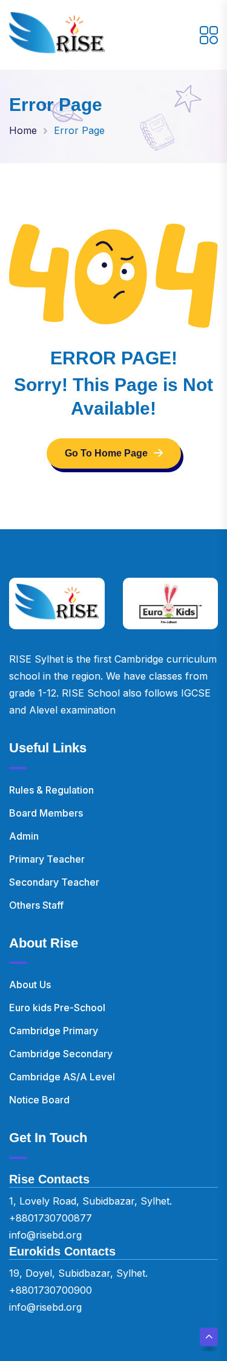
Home (23, 130)
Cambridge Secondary (61, 1054)
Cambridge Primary (53, 1031)
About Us (30, 984)
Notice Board (39, 1100)
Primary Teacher (47, 859)
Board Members (46, 813)
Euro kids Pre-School (57, 1008)
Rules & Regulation (51, 790)
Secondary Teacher (54, 882)
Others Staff (36, 905)
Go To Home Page (106, 453)
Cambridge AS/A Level (62, 1077)
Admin (24, 836)
